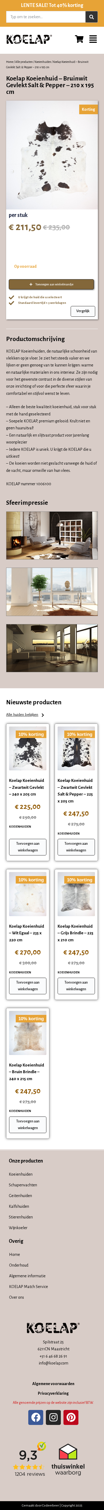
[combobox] (45, 17)
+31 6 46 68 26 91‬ (53, 1356)
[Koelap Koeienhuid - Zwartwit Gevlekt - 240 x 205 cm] (27, 749)
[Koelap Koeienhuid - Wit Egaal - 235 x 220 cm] (27, 894)
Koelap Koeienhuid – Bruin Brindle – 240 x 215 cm (26, 1072)
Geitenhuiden (20, 1196)
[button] (25, 715)
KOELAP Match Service (28, 1287)
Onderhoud (18, 1265)
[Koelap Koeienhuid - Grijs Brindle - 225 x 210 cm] (76, 894)
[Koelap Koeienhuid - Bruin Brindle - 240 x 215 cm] (27, 1033)
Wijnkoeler (18, 1228)
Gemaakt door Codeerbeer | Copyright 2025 (52, 1505)
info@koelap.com (53, 1363)
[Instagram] (53, 1417)
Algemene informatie (27, 1276)
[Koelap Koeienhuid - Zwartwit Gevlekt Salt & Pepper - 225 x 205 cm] (76, 749)
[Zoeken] (91, 17)
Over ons (16, 1297)
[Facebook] (35, 1417)
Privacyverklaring (53, 1393)
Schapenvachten (23, 1185)
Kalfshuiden (19, 1206)
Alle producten (24, 61)
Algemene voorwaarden (53, 1384)
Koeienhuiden (43, 61)
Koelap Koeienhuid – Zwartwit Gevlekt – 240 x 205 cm (26, 787)
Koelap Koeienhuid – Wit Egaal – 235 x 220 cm (26, 933)
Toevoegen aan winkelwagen (27, 847)
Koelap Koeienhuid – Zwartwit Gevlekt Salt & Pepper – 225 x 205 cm (75, 790)
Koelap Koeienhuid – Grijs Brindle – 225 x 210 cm (75, 933)
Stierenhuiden (21, 1217)
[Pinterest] (70, 1417)
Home (9, 61)
